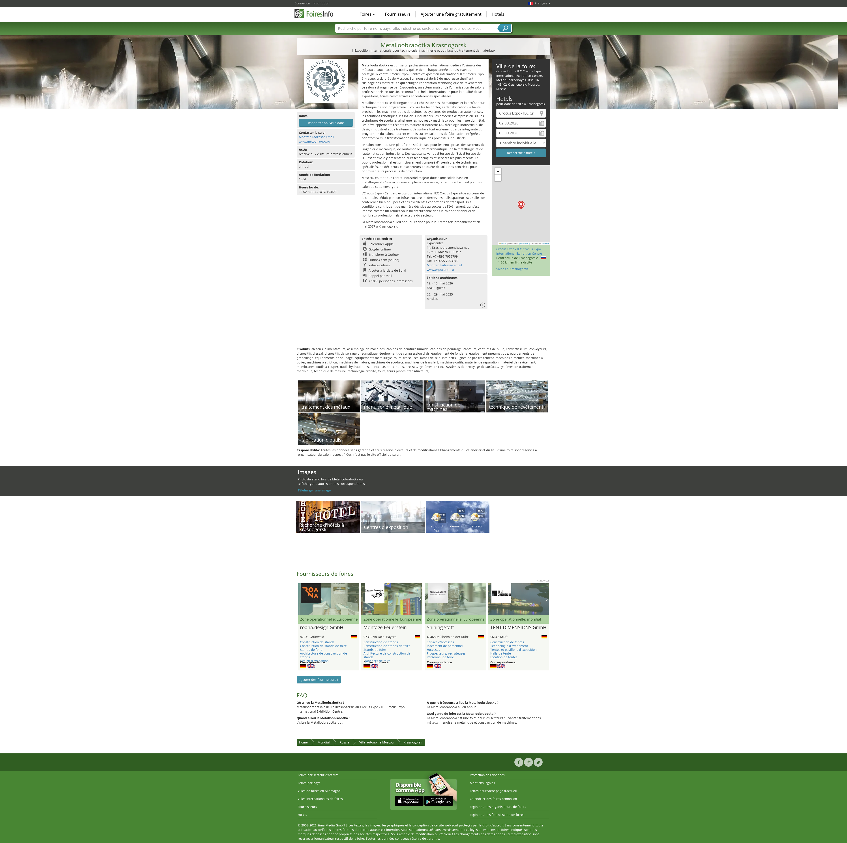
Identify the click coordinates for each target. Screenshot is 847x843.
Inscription (321, 3)
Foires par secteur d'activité (318, 775)
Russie (344, 742)
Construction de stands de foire (323, 646)
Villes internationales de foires (320, 799)
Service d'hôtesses (440, 642)
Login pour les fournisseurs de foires (497, 815)
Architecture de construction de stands (323, 655)
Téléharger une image (314, 490)
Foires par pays (309, 783)
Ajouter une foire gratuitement (451, 14)
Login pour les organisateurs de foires (498, 807)
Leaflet (503, 243)
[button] (521, 204)
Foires (366, 14)
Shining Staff (440, 627)
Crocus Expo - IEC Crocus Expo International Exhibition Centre (519, 251)
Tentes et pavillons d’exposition (513, 649)
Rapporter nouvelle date (326, 123)
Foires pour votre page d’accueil (493, 791)
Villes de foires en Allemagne (319, 791)
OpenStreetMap (524, 243)
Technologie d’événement (509, 646)
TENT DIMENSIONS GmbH (518, 627)
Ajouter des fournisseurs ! (319, 679)
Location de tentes (503, 657)
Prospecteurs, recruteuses (446, 653)
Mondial (324, 742)
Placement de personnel (445, 646)
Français (541, 3)
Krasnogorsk (413, 742)
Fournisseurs (397, 14)
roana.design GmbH (321, 627)
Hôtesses (433, 649)
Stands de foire (311, 649)
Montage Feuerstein (385, 627)
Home (303, 742)
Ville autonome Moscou (376, 742)
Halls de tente (500, 653)
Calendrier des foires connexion (493, 799)
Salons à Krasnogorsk (512, 269)
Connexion (302, 3)
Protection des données (487, 775)
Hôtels (498, 14)
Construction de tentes (507, 642)
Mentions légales (482, 783)
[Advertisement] (423, 332)
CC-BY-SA (545, 243)
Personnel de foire (440, 657)
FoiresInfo (316, 13)
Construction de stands (317, 642)
